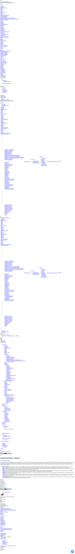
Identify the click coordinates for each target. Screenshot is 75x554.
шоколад (7, 466)
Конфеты (8, 366)
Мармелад (4, 472)
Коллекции (2, 535)
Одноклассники (5, 90)
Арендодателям (3, 523)
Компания (6, 413)
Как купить (6, 407)
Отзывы (1, 518)
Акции (1, 512)
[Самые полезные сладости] (5, 460)
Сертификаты (2, 521)
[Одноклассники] (2, 453)
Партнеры (2, 520)
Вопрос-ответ (2, 534)
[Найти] (1, 5)
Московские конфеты (4, 505)
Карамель (8, 356)
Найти (2, 549)
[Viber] (6, 453)
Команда (1, 517)
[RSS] (0, 455)
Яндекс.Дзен (4, 92)
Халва (3, 470)
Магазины (2, 526)
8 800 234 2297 (3, 75)
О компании (2, 516)
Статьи (1, 507)
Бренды (1, 513)
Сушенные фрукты (6, 476)
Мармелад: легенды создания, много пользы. (8, 510)
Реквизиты (2, 530)
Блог (1, 527)
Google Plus (4, 91)
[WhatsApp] (8, 453)
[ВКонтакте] (1, 453)
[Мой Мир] (3, 453)
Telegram (3, 89)
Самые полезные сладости (5, 508)
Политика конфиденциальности (6, 528)
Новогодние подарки (10, 397)
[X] (5, 453)
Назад (7, 345)
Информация (2, 524)
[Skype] (9, 453)
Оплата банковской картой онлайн (6, 529)
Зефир (3, 468)
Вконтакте (4, 88)
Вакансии (2, 519)
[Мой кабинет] (0, 329)
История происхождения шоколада (6, 509)
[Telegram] (11, 453)
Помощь (1, 531)
